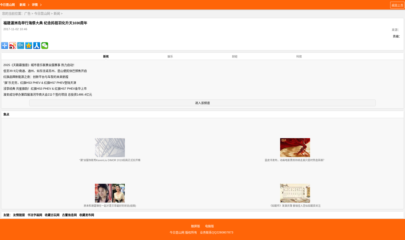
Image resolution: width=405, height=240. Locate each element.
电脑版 (209, 226)
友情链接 (19, 215)
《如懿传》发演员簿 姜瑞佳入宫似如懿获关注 (295, 205)
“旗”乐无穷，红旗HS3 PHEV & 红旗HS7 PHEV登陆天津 (39, 82)
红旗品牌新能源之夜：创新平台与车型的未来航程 (35, 76)
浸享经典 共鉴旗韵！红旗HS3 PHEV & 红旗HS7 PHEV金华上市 (45, 88)
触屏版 (195, 226)
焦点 (6, 114)
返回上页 (397, 5)
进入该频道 (202, 103)
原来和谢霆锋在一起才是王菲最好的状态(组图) (110, 205)
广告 (27, 13)
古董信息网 (69, 215)
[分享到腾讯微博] (20, 45)
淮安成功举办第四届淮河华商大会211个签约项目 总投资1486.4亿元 (47, 94)
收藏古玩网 (52, 215)
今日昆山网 (7, 4)
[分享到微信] (44, 45)
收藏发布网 (86, 215)
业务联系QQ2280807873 (216, 232)
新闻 (57, 13)
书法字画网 (34, 215)
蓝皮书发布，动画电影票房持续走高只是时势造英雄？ (295, 160)
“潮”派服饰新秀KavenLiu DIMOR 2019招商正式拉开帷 (109, 160)
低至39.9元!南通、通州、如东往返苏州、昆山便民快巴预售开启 (45, 71)
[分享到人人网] (36, 45)
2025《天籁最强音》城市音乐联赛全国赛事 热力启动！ (39, 65)
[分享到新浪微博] (12, 45)
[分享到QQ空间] (28, 45)
